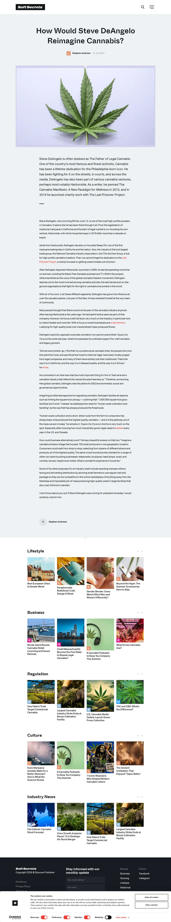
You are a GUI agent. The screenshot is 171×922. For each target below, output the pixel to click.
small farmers (118, 323)
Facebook (144, 874)
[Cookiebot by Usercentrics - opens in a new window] (15, 917)
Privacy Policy (23, 886)
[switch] (67, 917)
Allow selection (151, 905)
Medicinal (125, 888)
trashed (119, 428)
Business (125, 874)
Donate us (21, 882)
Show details (121, 917)
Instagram (144, 878)
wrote (45, 367)
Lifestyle (35, 551)
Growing (124, 878)
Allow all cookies (151, 897)
